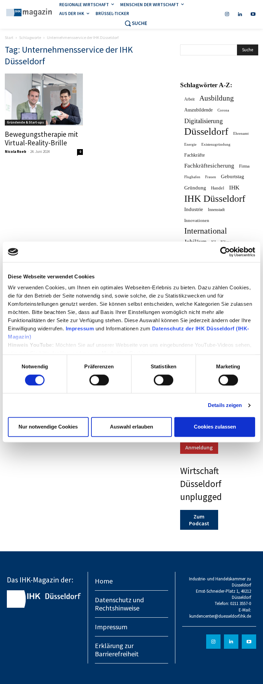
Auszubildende (198, 110)
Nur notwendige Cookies (48, 427)
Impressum (81, 328)
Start (9, 37)
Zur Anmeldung (199, 444)
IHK (234, 187)
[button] (135, 23)
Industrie (193, 209)
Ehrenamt (241, 133)
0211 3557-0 (240, 603)
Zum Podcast (199, 520)
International (205, 231)
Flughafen (192, 177)
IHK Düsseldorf (214, 198)
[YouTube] (249, 641)
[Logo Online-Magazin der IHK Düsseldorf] (29, 13)
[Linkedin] (240, 14)
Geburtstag (232, 176)
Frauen (210, 177)
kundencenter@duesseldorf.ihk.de (220, 616)
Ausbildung (216, 98)
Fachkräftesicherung (209, 165)
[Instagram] (227, 14)
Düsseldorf (206, 131)
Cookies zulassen (215, 427)
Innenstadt (216, 209)
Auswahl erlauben (131, 427)
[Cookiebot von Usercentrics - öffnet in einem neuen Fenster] (225, 252)
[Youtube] (253, 14)
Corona (223, 110)
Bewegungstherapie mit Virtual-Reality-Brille (41, 138)
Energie (190, 144)
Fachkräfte (194, 155)
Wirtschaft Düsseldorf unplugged (201, 483)
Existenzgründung (215, 144)
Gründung (195, 187)
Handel (217, 187)
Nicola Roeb (15, 151)
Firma (244, 166)
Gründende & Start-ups (25, 122)
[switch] (99, 379)
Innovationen (196, 220)
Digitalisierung (203, 120)
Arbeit (189, 99)
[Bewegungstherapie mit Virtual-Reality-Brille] (44, 100)
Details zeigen (225, 405)
